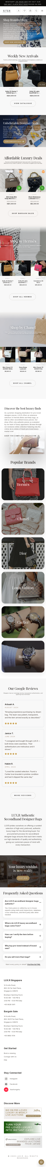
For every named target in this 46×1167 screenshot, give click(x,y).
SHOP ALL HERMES (22, 297)
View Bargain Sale (13, 141)
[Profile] (18, 10)
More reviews (23, 795)
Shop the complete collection (20, 436)
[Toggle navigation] (42, 10)
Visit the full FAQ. (33, 964)
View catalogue (23, 103)
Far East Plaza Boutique (16, 4)
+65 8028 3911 (21, 2)
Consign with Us (10, 1057)
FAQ (5, 1060)
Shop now (22, 878)
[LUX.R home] (7, 11)
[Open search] (36, 10)
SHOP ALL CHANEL (22, 383)
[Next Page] (43, 80)
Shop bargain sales (23, 213)
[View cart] (30, 10)
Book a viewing (10, 1053)
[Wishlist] (24, 10)
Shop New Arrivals (13, 42)
